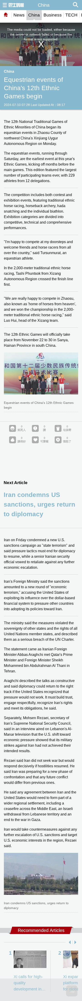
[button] (69, 942)
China (34, 15)
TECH (71, 15)
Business (53, 15)
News (19, 15)
